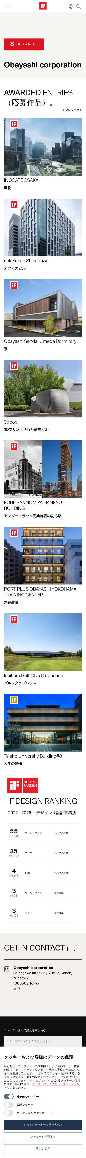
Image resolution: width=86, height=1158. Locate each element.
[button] (69, 6)
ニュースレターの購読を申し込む (25, 1030)
